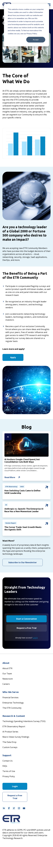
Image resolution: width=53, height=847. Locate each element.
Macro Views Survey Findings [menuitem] (15, 737)
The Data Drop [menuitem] (9, 742)
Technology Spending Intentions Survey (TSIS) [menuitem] (23, 721)
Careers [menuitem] (6, 684)
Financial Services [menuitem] (10, 697)
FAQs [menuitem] (4, 766)
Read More (10, 477)
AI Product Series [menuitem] (10, 731)
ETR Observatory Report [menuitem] (13, 726)
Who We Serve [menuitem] (10, 692)
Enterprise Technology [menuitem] (13, 702)
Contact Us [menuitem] (7, 760)
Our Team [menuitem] (7, 673)
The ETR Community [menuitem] (11, 708)
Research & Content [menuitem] (13, 716)
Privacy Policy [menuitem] (8, 776)
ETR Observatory (11, 486)
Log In (35, 638)
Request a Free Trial (26, 628)
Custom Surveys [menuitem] (9, 747)
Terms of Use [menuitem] (8, 771)
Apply (13, 357)
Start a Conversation (26, 618)
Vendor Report (10, 523)
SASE (22, 486)
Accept (36, 40)
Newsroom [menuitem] (7, 678)
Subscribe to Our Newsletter (22, 562)
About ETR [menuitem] (7, 668)
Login (15, 786)
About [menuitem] (5, 663)
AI (8, 436)
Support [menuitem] (6, 755)
